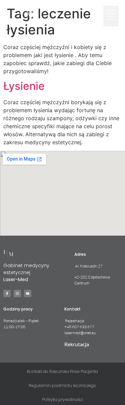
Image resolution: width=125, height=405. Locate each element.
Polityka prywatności (62, 399)
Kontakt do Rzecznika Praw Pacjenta (62, 371)
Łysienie (24, 85)
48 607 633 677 (80, 326)
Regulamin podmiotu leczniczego (62, 385)
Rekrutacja (76, 344)
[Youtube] (27, 293)
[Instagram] (17, 293)
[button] (111, 16)
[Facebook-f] (7, 293)
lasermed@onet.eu (80, 332)
